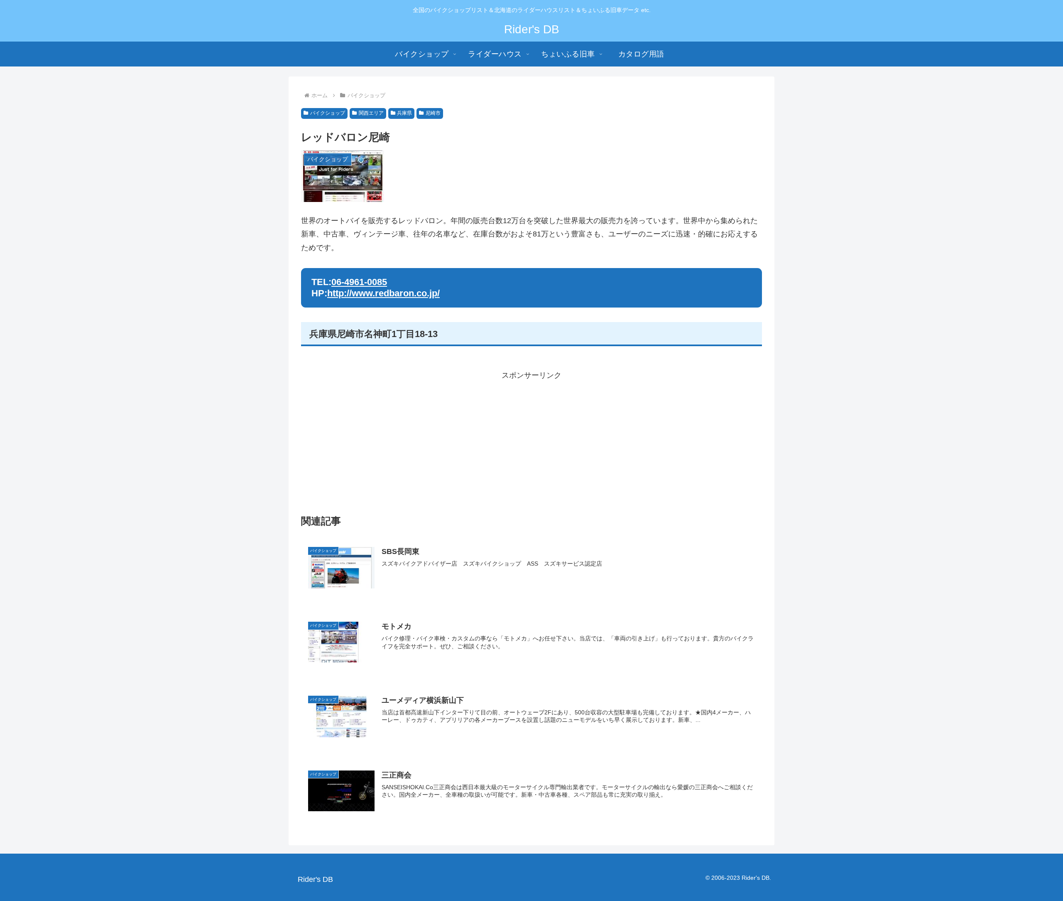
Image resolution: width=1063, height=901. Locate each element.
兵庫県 (404, 113)
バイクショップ (327, 113)
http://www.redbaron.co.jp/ (383, 293)
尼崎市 (433, 113)
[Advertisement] (531, 440)
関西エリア (371, 113)
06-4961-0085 (359, 282)
